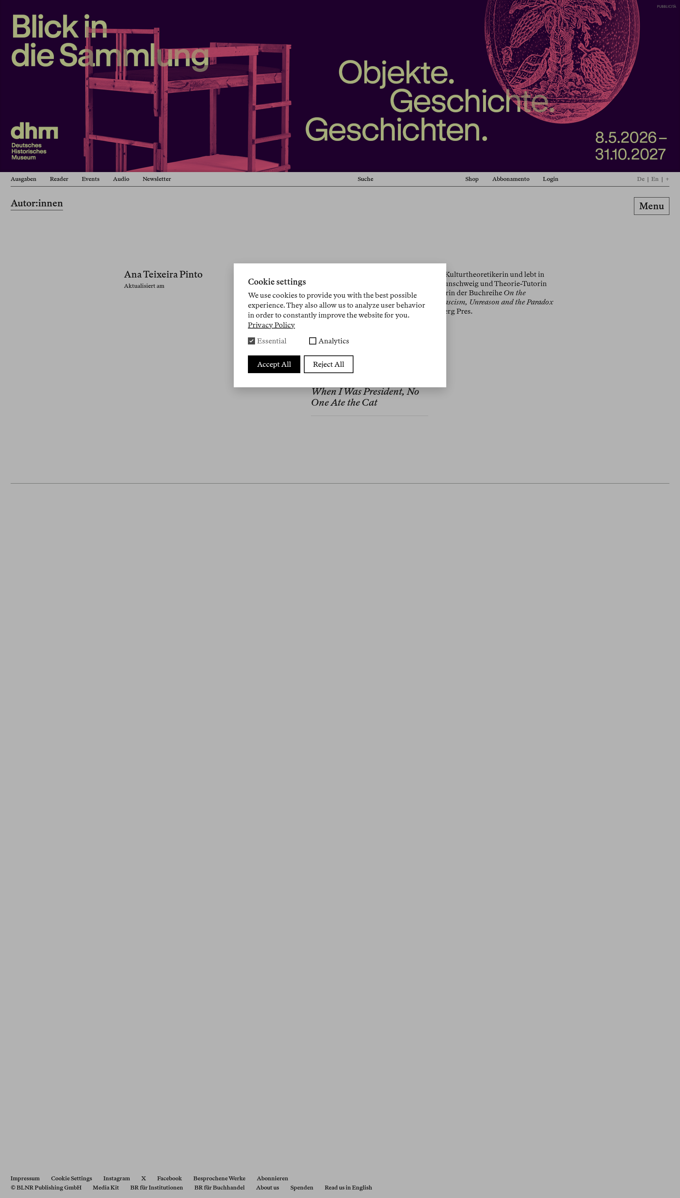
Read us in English (348, 1187)
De (641, 179)
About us (267, 1187)
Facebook (169, 1178)
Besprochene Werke (219, 1178)
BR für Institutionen (156, 1187)
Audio (121, 179)
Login (551, 179)
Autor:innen (37, 203)
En (655, 179)
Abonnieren (272, 1178)
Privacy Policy (271, 325)
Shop (472, 179)
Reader (59, 179)
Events (91, 179)
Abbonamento (510, 179)
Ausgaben (23, 179)
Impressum (25, 1178)
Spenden (301, 1187)
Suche (365, 179)
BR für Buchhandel (219, 1187)
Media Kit (106, 1187)
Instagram (116, 1178)
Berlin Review (340, 207)
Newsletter (157, 179)
